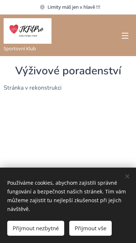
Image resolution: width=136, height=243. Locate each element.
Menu (125, 35)
